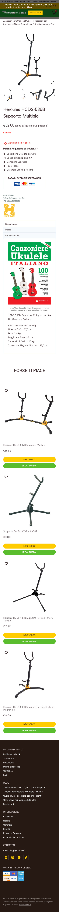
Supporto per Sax (46, 24)
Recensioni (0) (12, 235)
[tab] (29, 224)
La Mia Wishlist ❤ (11, 754)
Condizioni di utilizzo (13, 837)
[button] (16, 143)
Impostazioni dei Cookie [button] (14, 12)
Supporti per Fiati (28, 24)
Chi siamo (8, 816)
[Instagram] (12, 857)
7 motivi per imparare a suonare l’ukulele (23, 791)
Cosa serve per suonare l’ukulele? (19, 800)
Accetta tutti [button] (35, 12)
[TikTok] (26, 857)
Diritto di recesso (11, 766)
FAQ (5, 775)
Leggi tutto (29, 466)
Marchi (6, 829)
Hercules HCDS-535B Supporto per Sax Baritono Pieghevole (28, 708)
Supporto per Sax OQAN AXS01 (20, 531)
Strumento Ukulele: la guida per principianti (24, 787)
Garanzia (7, 825)
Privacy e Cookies (12, 833)
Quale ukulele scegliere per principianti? (23, 795)
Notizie (6, 820)
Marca (8, 230)
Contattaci (8, 771)
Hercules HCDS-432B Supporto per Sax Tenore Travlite (28, 619)
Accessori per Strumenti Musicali (17, 21)
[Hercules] (29, 210)
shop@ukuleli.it (25, 905)
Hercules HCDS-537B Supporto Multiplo (24, 445)
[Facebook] (6, 857)
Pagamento (8, 762)
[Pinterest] (19, 857)
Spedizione (8, 758)
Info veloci (29, 459)
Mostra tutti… (9, 804)
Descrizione (11, 224)
